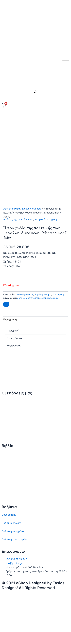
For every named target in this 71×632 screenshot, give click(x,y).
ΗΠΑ (4, 494)
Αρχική (6, 400)
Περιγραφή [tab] (10, 319)
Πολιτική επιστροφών (14, 539)
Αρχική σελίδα (11, 208)
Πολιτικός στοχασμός (14, 478)
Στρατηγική (50, 219)
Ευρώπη (28, 219)
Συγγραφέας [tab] (14, 345)
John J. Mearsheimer (28, 298)
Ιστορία (39, 219)
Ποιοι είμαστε (9, 409)
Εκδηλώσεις (9, 425)
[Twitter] (35, 20)
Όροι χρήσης (9, 514)
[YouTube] (35, 625)
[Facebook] (35, 28)
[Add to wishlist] (6, 304)
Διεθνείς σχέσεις (31, 208)
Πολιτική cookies (11, 523)
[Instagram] (35, 35)
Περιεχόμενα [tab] (14, 338)
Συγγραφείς (8, 433)
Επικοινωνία (9, 417)
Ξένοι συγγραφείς (49, 298)
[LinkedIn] (35, 42)
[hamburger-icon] (65, 63)
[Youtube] (35, 50)
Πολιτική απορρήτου (13, 531)
